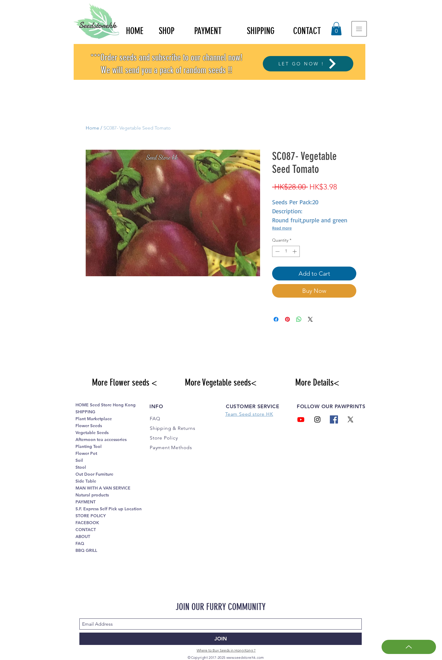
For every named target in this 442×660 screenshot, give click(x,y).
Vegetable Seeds (92, 432)
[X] (350, 419)
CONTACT (85, 529)
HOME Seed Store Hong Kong (105, 405)
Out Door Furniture (94, 474)
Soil (79, 460)
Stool (80, 467)
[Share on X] (310, 319)
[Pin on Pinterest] (287, 319)
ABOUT (82, 536)
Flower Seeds (88, 425)
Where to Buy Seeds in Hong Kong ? (226, 650)
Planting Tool (88, 446)
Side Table (85, 481)
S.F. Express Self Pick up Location (108, 508)
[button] (336, 28)
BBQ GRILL (86, 550)
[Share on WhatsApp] (298, 319)
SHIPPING (85, 411)
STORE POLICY (90, 515)
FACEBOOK (87, 522)
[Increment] (295, 251)
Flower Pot (86, 453)
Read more (282, 227)
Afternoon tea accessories (101, 439)
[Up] (409, 647)
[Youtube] (301, 419)
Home (92, 128)
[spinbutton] (286, 251)
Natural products (92, 495)
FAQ (79, 543)
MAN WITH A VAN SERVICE (102, 488)
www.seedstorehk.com (245, 657)
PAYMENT (85, 502)
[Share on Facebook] (276, 319)
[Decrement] (277, 251)
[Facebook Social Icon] (334, 419)
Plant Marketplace (93, 418)
